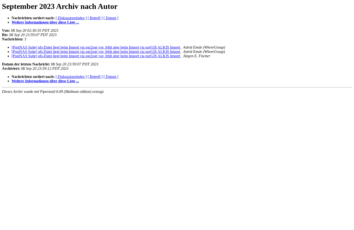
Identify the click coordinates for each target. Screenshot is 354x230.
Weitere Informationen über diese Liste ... (45, 22)
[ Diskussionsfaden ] (71, 18)
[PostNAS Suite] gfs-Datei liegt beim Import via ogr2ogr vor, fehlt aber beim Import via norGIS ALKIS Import (96, 47)
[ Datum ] (111, 18)
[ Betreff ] (95, 18)
